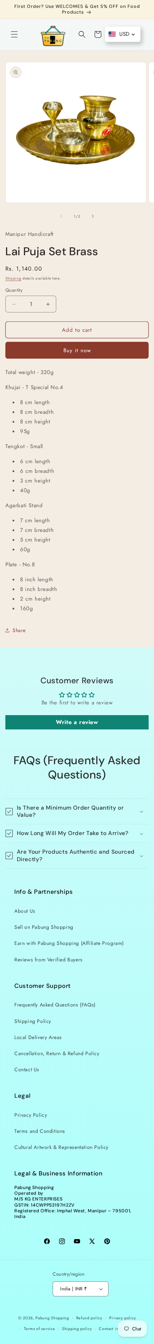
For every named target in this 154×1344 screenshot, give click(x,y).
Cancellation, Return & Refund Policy (57, 1053)
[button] (14, 34)
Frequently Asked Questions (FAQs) (55, 1004)
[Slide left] (61, 216)
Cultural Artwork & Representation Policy (61, 1147)
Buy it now (77, 350)
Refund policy (89, 1318)
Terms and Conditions (39, 1131)
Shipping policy (77, 1328)
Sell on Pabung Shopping (43, 927)
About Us (24, 910)
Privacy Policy (30, 1115)
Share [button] (19, 630)
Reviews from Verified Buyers (48, 959)
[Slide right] (93, 216)
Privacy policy (122, 1318)
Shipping (13, 278)
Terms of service (39, 1328)
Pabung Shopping (52, 1317)
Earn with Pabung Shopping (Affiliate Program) (69, 943)
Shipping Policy (32, 1021)
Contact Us (26, 1069)
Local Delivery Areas (38, 1037)
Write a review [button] (77, 722)
